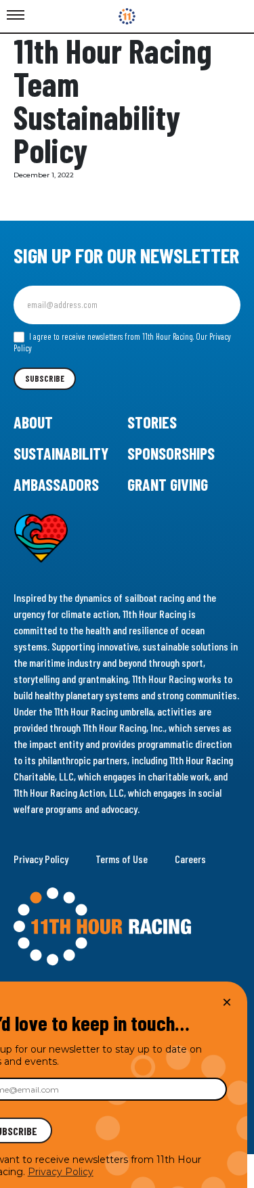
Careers (190, 858)
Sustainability (61, 453)
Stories (152, 422)
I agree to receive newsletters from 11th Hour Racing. (122, 342)
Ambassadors (56, 484)
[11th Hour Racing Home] (127, 926)
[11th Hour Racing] (127, 16)
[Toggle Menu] (15, 15)
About (33, 422)
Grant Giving (167, 484)
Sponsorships (171, 453)
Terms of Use (122, 858)
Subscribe (44, 378)
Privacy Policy (41, 858)
